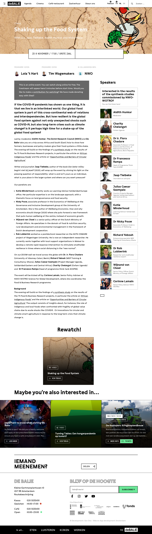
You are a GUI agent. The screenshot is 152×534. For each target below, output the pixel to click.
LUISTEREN (48, 530)
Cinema (40, 3)
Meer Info (114, 441)
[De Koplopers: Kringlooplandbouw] (124, 425)
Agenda (27, 3)
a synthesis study (61, 149)
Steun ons (90, 3)
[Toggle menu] (4, 4)
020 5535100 (33, 500)
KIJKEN (64, 530)
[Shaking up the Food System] (63, 373)
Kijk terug (56, 378)
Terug (18, 23)
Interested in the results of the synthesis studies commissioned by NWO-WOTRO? (118, 96)
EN (124, 3)
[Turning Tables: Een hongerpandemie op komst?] (76, 435)
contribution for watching (45, 92)
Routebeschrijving (23, 494)
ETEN (33, 530)
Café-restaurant (56, 3)
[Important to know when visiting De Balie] (25, 424)
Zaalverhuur (74, 3)
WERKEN (79, 530)
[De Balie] (14, 4)
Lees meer (13, 441)
